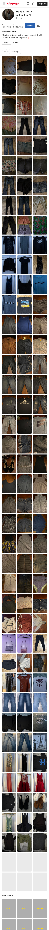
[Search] (28, 3)
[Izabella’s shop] (8, 14)
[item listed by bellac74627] (9, 65)
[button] (23, 14)
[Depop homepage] (13, 3)
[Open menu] (4, 3)
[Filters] (5, 51)
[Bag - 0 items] (33, 3)
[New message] (38, 25)
